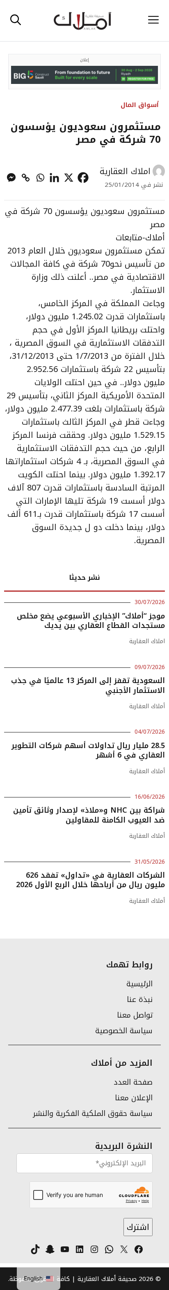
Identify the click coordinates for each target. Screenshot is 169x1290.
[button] (15, 20)
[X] (69, 177)
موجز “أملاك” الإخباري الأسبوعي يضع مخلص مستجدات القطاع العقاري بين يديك (91, 620)
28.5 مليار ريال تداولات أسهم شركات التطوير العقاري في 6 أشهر (88, 750)
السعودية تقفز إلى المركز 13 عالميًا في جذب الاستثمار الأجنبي (88, 685)
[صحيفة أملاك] (82, 20)
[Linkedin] (54, 177)
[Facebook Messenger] (11, 177)
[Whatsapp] (40, 177)
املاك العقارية (125, 171)
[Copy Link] (25, 177)
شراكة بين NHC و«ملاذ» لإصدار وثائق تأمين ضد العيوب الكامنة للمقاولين (89, 815)
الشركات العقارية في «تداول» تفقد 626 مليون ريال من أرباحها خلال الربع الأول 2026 (90, 880)
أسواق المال (140, 105)
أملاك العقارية (147, 706)
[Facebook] (83, 177)
